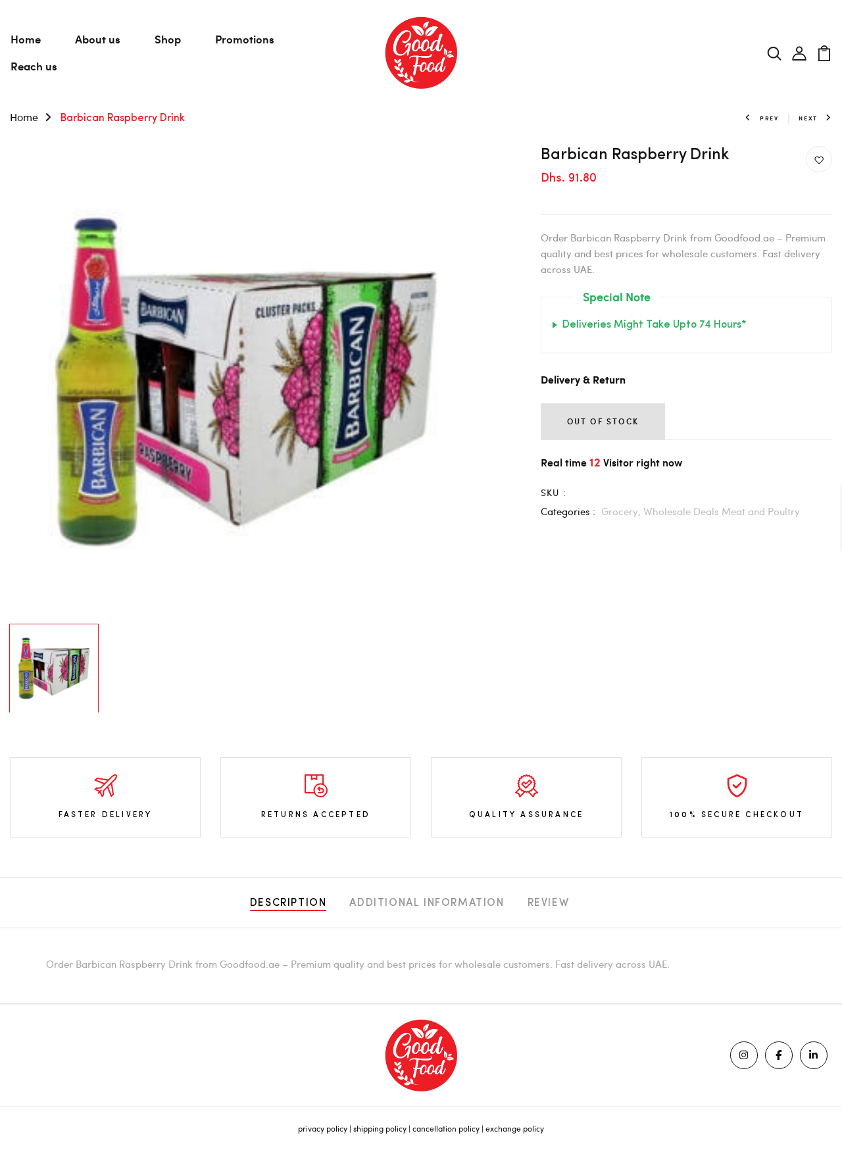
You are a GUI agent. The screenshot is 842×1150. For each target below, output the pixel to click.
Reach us (34, 66)
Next (808, 118)
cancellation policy (446, 1128)
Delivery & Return (583, 380)
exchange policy (514, 1128)
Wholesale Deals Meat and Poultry (721, 511)
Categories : (568, 511)
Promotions (244, 39)
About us (97, 39)
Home (26, 39)
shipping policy (380, 1128)
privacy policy (322, 1128)
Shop (168, 39)
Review (549, 903)
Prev (769, 118)
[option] (246, 382)
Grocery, (622, 511)
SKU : (554, 492)
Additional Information (426, 903)
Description (288, 903)
